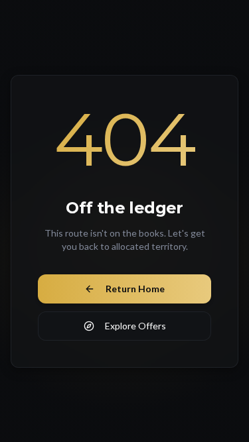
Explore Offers (135, 325)
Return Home (135, 288)
